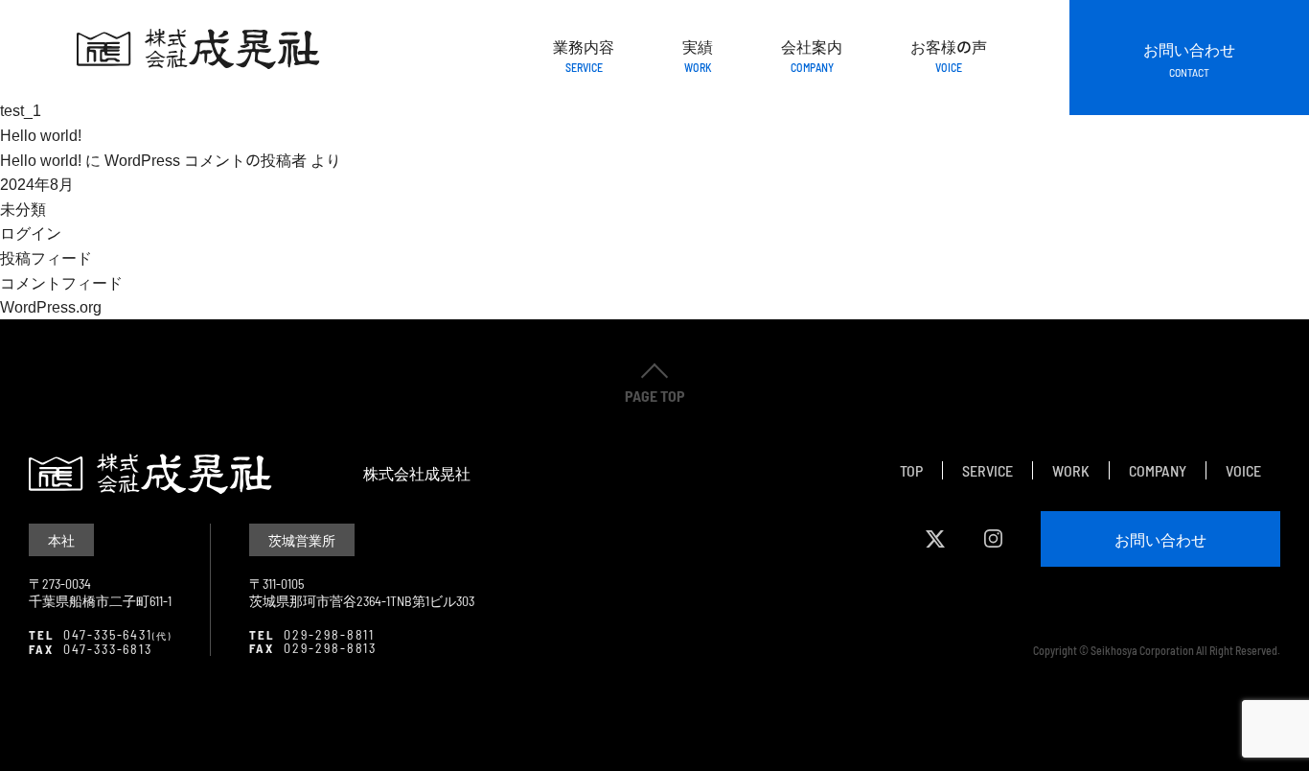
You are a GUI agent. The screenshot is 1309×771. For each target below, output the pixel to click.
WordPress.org (51, 305)
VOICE (1243, 470)
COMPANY (1157, 470)
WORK (1071, 470)
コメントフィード (61, 281)
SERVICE (987, 470)
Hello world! (40, 134)
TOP (911, 470)
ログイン (30, 232)
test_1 (20, 109)
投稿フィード (46, 257)
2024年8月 (37, 183)
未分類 (23, 208)
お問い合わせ (1189, 58)
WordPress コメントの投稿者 (205, 159)
